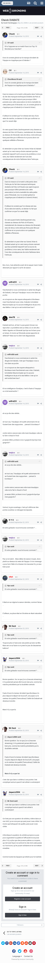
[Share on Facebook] (7, 943)
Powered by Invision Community (23, 959)
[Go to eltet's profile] (5, 578)
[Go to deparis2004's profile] (5, 659)
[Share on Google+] (10, 943)
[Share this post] (41, 36)
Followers (20, 925)
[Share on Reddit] (22, 943)
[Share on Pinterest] (34, 943)
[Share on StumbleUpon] (26, 943)
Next (36, 27)
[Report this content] (38, 36)
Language (16, 956)
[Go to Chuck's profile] (5, 35)
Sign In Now (22, 915)
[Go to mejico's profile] (5, 346)
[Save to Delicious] (18, 943)
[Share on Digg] (14, 943)
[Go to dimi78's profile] (5, 318)
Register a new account (22, 899)
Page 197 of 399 (22, 28)
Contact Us (28, 956)
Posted (19, 36)
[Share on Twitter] (3, 943)
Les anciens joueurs (36, 23)
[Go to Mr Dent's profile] (5, 627)
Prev (8, 27)
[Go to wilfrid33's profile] (5, 283)
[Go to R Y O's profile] (5, 521)
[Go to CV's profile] (5, 71)
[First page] (2, 27)
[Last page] (42, 27)
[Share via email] (30, 943)
